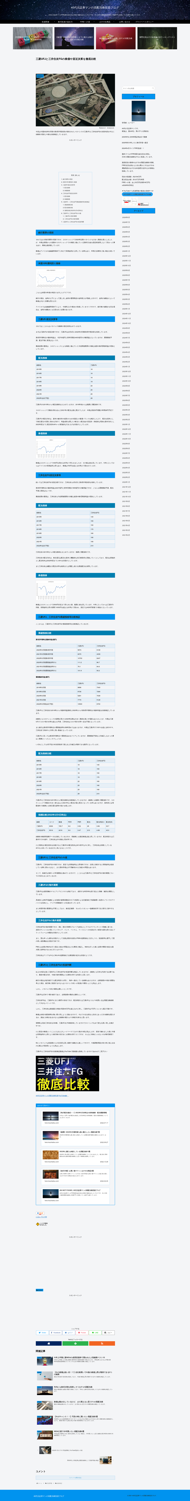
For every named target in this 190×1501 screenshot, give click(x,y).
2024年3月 (126, 357)
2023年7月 (126, 395)
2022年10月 (126, 439)
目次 (72, 175)
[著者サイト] (49, 1343)
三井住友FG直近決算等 (70, 193)
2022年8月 (126, 448)
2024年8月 (126, 333)
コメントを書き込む (75, 1477)
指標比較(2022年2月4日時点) (74, 210)
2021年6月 (126, 516)
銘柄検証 (40, 1290)
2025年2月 (126, 304)
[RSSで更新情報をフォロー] (102, 1343)
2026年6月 (126, 227)
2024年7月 (126, 338)
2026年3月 (126, 241)
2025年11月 (126, 260)
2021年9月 (126, 501)
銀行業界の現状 (68, 179)
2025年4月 (126, 294)
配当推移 (67, 188)
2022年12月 (126, 429)
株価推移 (67, 190)
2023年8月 (126, 390)
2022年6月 (126, 458)
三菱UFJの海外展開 (71, 216)
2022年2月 (126, 477)
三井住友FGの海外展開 (72, 219)
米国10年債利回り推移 (70, 182)
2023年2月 (126, 419)
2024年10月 (126, 323)
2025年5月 (126, 289)
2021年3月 (126, 530)
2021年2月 (126, 535)
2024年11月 (126, 318)
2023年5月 (126, 405)
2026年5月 (126, 232)
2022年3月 (126, 472)
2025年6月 (126, 285)
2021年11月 (126, 491)
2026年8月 (126, 217)
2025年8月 (126, 275)
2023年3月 (126, 415)
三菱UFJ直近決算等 (69, 185)
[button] (153, 88)
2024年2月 (126, 362)
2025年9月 (126, 270)
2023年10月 (126, 381)
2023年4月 (126, 410)
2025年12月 (126, 256)
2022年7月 (126, 453)
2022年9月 (126, 443)
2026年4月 (126, 236)
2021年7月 (126, 511)
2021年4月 (126, 525)
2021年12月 (126, 487)
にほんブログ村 (41, 1217)
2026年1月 (126, 251)
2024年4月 (126, 352)
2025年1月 (126, 309)
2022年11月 (126, 434)
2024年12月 (126, 313)
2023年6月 (126, 400)
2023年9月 (126, 386)
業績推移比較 (69, 205)
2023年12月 (126, 371)
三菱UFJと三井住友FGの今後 (72, 213)
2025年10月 (126, 265)
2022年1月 (126, 482)
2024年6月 (126, 342)
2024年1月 (126, 366)
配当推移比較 (69, 207)
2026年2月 (126, 246)
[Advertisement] (75, 66)
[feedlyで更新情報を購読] (75, 1343)
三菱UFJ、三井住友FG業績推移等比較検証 (76, 202)
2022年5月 (126, 463)
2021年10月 (126, 496)
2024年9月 (126, 328)
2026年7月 (126, 222)
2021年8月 (126, 506)
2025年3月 (126, 299)
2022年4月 (126, 467)
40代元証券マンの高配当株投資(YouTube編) (52, 1095)
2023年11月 (126, 376)
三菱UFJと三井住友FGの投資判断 (73, 222)
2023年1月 (126, 424)
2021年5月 (126, 520)
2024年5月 (126, 347)
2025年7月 (126, 280)
